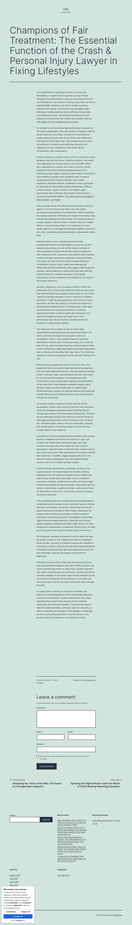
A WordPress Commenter (102, 821)
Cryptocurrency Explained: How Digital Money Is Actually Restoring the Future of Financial (71, 858)
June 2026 (14, 882)
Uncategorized (90, 680)
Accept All (18, 916)
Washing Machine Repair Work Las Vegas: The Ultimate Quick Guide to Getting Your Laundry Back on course (71, 850)
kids (66, 9)
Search (13, 815)
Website (40, 744)
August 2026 (15, 875)
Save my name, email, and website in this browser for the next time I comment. (65, 757)
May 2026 (14, 885)
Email (71, 732)
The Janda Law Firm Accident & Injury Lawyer (57, 122)
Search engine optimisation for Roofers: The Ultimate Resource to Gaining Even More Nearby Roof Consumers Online (71, 840)
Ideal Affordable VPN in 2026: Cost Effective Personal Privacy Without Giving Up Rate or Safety (71, 822)
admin (41, 683)
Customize (11, 912)
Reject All (25, 912)
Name (40, 732)
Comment (41, 708)
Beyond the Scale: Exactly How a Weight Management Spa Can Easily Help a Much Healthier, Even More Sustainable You (72, 831)
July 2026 (14, 879)
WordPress (117, 915)
